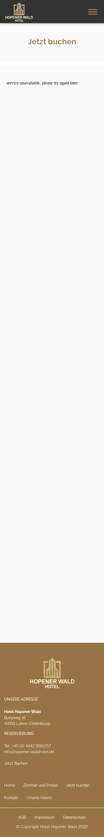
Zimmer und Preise (40, 785)
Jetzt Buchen (16, 763)
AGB (22, 817)
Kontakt (11, 797)
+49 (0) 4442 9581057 (31, 746)
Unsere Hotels (39, 797)
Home (9, 785)
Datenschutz (74, 817)
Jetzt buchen (78, 785)
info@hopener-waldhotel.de (29, 752)
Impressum (44, 817)
